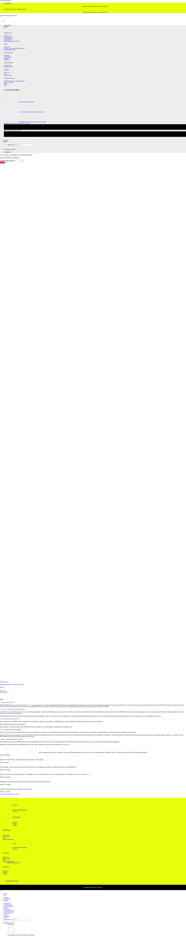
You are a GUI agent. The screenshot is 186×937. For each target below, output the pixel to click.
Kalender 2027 (8, 905)
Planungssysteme (9, 910)
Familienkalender (8, 906)
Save (3, 162)
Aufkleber (6, 916)
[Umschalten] (1, 709)
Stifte (5, 918)
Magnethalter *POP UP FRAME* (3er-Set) (12, 684)
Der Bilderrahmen (9, 912)
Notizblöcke (7, 909)
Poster (6, 915)
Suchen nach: (11, 145)
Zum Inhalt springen (5, 0)
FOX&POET (7, 25)
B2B (5, 142)
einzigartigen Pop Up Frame (61, 744)
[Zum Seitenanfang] (1, 891)
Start (1, 155)
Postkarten (7, 913)
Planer (5, 907)
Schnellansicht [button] (4, 682)
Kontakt (6, 140)
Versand (5, 692)
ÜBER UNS (7, 899)
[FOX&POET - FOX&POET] (8, 15)
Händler (6, 900)
